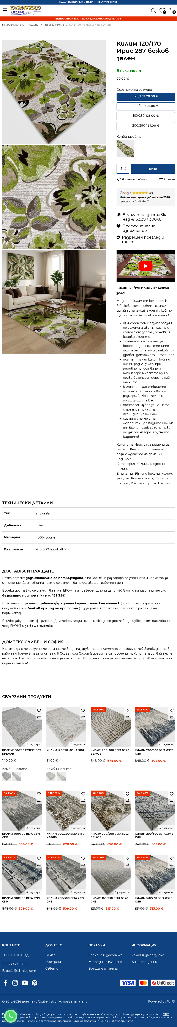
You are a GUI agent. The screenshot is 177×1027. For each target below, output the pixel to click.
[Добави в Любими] (39, 710)
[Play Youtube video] (146, 266)
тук (132, 653)
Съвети (51, 968)
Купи (153, 168)
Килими (142, 464)
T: (3, 964)
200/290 (145, 126)
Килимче (137, 483)
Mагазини (53, 962)
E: (3, 971)
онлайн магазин (106, 1014)
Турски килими (158, 483)
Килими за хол (142, 478)
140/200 (145, 106)
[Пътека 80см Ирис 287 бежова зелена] (125, 148)
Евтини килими (147, 473)
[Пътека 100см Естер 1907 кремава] (16, 776)
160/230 (146, 116)
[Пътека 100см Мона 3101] (61, 776)
